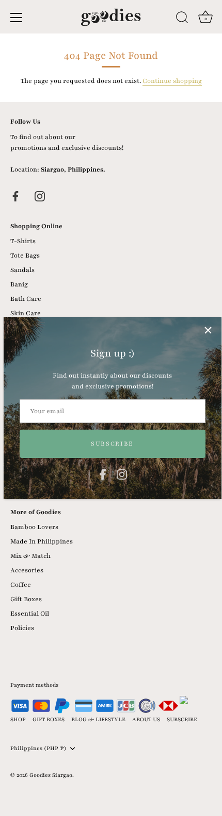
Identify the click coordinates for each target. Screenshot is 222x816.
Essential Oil (29, 613)
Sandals (22, 270)
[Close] (208, 330)
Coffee (20, 585)
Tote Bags (25, 255)
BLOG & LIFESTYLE (98, 719)
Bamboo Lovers (34, 527)
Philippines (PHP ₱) (38, 748)
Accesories (26, 570)
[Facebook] (103, 474)
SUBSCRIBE (182, 719)
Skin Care (25, 313)
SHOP (18, 719)
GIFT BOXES (49, 719)
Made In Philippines (41, 541)
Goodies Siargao (50, 775)
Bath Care (25, 299)
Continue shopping (172, 81)
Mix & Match (30, 556)
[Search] (182, 19)
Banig (19, 284)
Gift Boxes (26, 599)
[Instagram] (122, 474)
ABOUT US (146, 719)
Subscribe (112, 443)
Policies (22, 628)
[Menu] (16, 17)
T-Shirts (23, 241)
